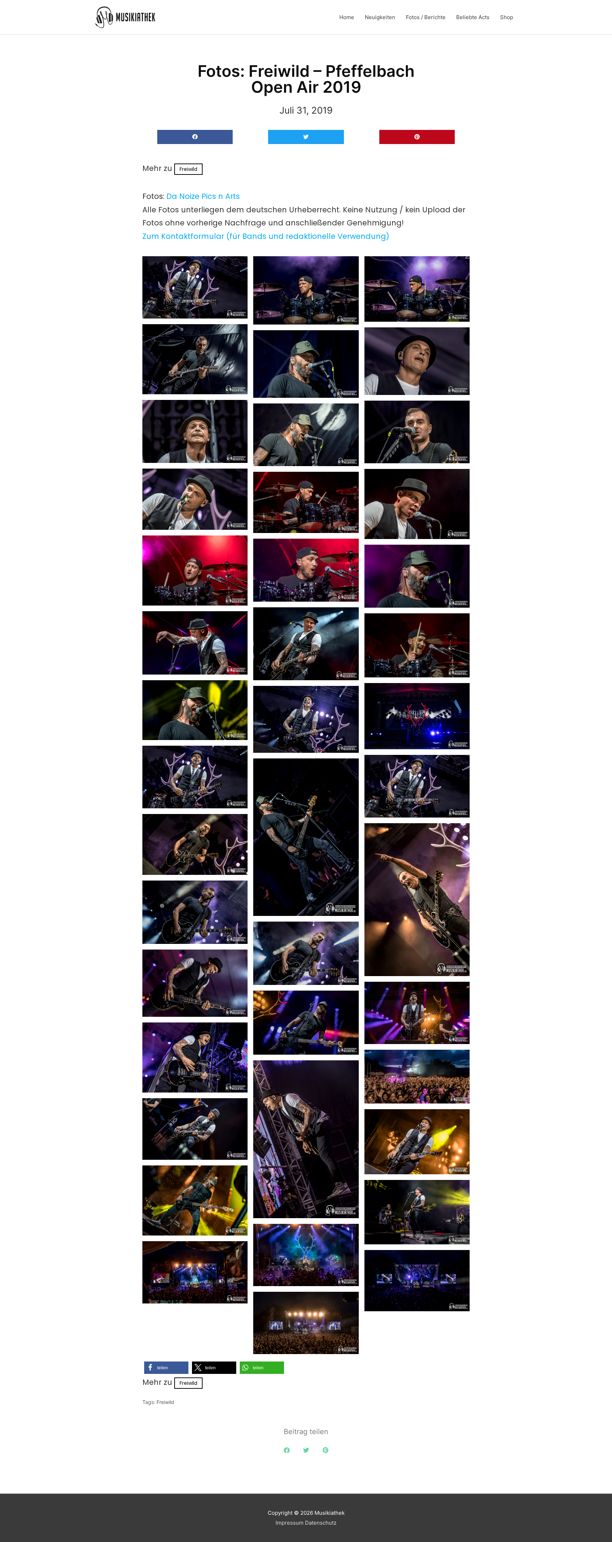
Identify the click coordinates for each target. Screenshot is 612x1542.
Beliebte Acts (472, 17)
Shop (506, 17)
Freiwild (188, 169)
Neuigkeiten (380, 17)
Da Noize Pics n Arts (203, 196)
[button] (195, 137)
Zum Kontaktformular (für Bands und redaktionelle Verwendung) (265, 236)
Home (346, 17)
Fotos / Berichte (426, 17)
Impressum (290, 1522)
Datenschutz (320, 1522)
